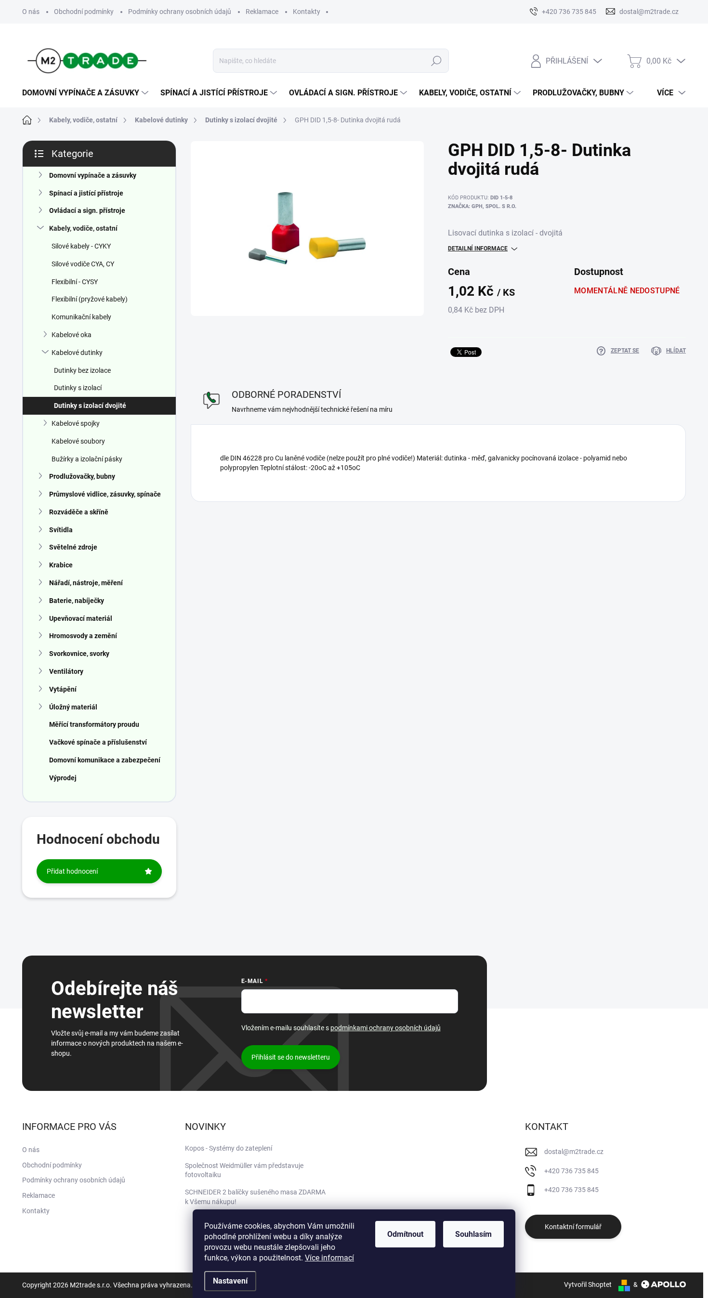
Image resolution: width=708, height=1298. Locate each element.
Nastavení (230, 1280)
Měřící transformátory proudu (94, 724)
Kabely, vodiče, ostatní (83, 228)
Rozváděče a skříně (78, 512)
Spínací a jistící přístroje (86, 193)
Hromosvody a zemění (83, 636)
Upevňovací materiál (80, 618)
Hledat (436, 61)
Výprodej (63, 778)
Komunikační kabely (81, 317)
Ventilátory (66, 671)
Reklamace (262, 11)
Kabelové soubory (78, 441)
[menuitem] (86, 93)
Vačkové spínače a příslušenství (98, 742)
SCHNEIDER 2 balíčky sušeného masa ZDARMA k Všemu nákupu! (255, 1197)
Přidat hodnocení (72, 871)
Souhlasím (473, 1234)
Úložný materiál (73, 707)
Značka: (482, 206)
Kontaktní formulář (573, 1227)
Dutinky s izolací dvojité (90, 405)
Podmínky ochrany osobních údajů (179, 11)
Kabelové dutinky (77, 352)
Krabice (61, 565)
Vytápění (63, 689)
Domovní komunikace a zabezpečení (104, 760)
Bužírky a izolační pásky (87, 459)
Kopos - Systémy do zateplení (228, 1148)
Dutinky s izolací (78, 388)
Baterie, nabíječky (76, 600)
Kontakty (306, 11)
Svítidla (61, 530)
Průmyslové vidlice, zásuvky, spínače (105, 494)
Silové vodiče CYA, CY (83, 264)
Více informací (329, 1257)
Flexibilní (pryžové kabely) (90, 299)
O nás (30, 11)
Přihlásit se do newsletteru (290, 1057)
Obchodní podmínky (84, 11)
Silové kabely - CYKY (81, 246)
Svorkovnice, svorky (79, 653)
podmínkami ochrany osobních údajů (385, 1028)
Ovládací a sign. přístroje (87, 210)
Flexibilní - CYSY (75, 282)
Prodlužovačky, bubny (82, 476)
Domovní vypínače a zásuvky (92, 175)
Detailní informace (478, 248)
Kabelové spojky (76, 423)
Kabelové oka (72, 335)
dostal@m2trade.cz (573, 1151)
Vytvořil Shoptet (588, 1284)
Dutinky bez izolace (82, 370)
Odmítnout (405, 1234)
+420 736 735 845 (571, 1171)
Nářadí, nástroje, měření (86, 583)
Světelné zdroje (73, 547)
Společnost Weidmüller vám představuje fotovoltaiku (244, 1170)
